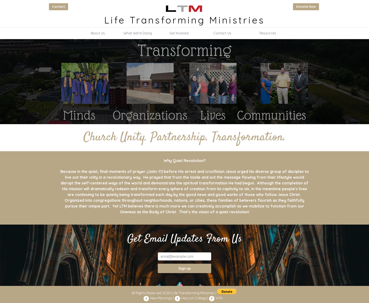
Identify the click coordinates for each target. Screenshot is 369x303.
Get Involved (179, 33)
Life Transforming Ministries (184, 20)
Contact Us (222, 33)
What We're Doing (137, 33)
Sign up (185, 268)
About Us (98, 33)
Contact (58, 6)
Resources (267, 33)
